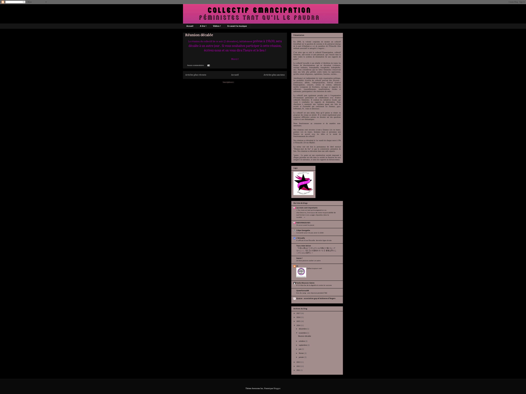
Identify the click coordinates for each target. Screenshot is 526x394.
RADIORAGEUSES (303, 223)
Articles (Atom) (241, 82)
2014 (298, 325)
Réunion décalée (199, 35)
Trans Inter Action (303, 246)
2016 (298, 317)
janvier (301, 357)
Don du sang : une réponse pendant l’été (311, 293)
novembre (303, 333)
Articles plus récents (195, 75)
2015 (298, 321)
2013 (298, 362)
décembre (303, 329)
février (301, 353)
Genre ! (299, 258)
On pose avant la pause (305, 225)
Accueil (189, 26)
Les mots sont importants (307, 208)
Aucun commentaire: (196, 65)
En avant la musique (237, 26)
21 (297, 266)
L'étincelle (300, 238)
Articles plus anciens (274, 75)
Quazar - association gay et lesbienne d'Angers (315, 298)
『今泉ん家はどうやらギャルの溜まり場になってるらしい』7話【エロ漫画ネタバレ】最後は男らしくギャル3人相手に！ (316, 250)
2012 (298, 366)
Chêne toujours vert (314, 268)
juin (300, 349)
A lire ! (203, 26)
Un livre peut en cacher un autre (308, 261)
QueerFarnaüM (302, 291)
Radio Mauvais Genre (305, 283)
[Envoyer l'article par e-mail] (208, 65)
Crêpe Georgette (303, 230)
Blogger (277, 388)
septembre (303, 345)
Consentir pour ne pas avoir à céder (310, 233)
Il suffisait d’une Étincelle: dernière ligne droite (314, 240)
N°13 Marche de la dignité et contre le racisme (314, 285)
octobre (302, 341)
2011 (298, 370)
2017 (298, 313)
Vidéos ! (217, 26)
